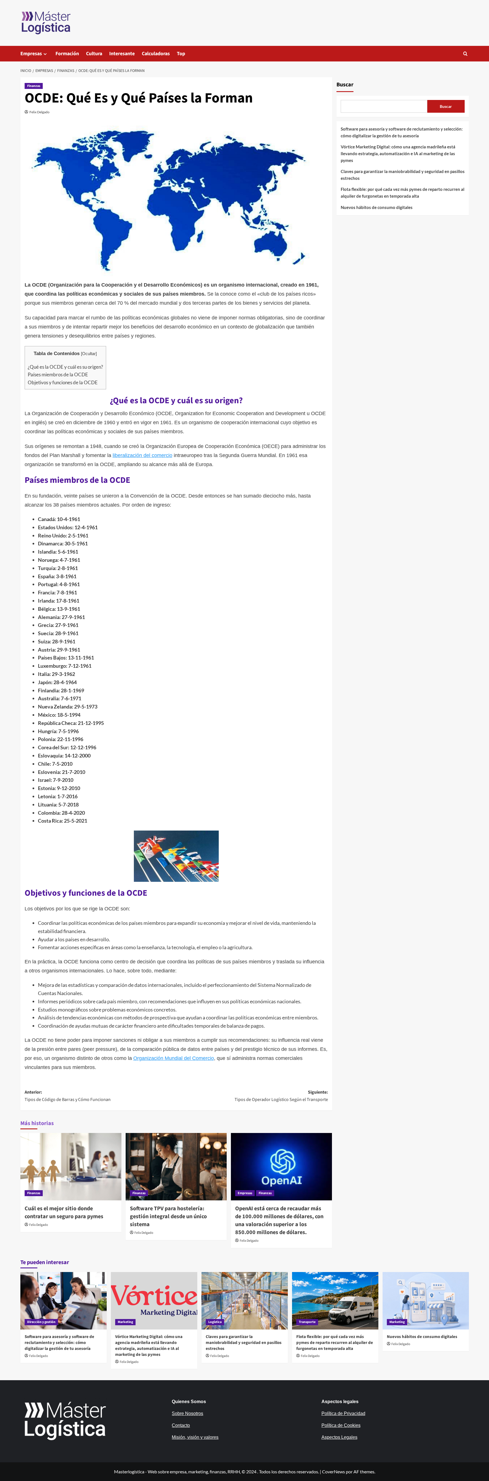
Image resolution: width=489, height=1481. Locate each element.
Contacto (181, 1425)
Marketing (125, 1322)
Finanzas (33, 86)
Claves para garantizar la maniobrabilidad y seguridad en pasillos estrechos (403, 175)
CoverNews (333, 1471)
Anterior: (68, 1096)
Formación (67, 53)
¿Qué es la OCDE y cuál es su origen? (65, 367)
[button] (465, 54)
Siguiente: (281, 1096)
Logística (215, 1322)
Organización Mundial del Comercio (173, 1058)
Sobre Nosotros (187, 1413)
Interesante (122, 53)
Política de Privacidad (343, 1413)
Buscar (344, 85)
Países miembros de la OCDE (58, 374)
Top (181, 53)
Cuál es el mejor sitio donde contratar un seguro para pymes (64, 1212)
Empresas (31, 53)
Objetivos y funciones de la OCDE (63, 382)
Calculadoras (156, 53)
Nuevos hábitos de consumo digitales (377, 207)
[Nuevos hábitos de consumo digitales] (426, 1301)
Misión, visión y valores (195, 1437)
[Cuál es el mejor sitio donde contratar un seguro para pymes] (70, 1166)
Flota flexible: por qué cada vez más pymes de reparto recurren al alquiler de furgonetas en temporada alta (402, 193)
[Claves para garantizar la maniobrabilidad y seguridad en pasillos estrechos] (244, 1301)
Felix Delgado (39, 112)
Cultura (94, 53)
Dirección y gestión (41, 1322)
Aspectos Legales (339, 1437)
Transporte (307, 1322)
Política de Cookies (341, 1425)
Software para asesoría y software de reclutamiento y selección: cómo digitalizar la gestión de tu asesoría (402, 132)
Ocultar (89, 353)
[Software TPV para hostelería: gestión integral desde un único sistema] (176, 1166)
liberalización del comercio (142, 455)
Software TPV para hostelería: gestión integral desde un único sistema (168, 1216)
